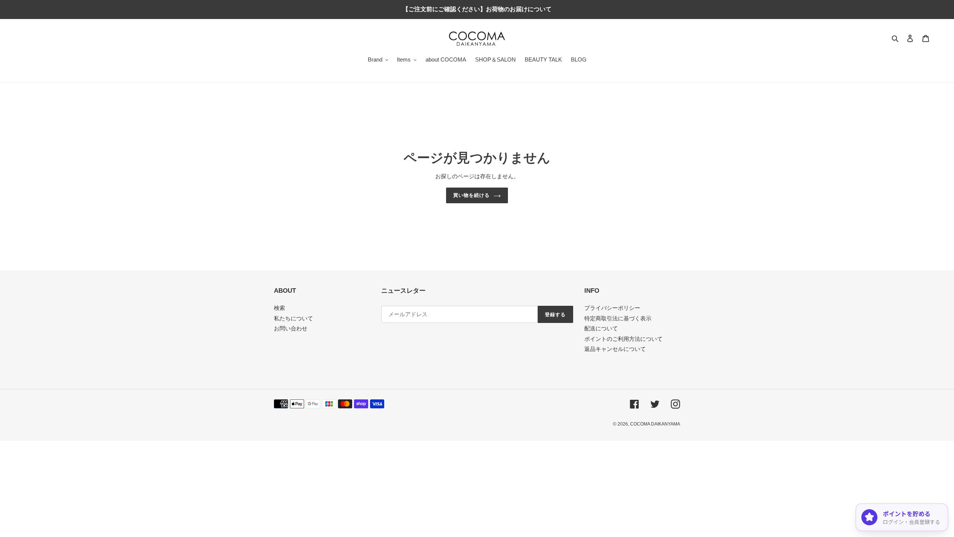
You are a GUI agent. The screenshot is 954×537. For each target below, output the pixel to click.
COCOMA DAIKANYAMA (655, 424)
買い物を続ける (471, 195)
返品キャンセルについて (615, 349)
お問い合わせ (290, 328)
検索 (279, 308)
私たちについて (293, 318)
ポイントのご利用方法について (623, 339)
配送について (601, 328)
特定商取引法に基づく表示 (617, 318)
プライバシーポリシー (612, 308)
